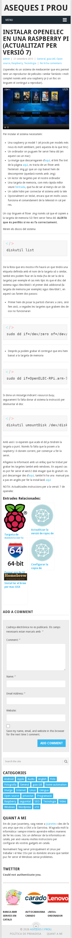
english (42, 779)
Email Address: (15, 693)
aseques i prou (36, 8)
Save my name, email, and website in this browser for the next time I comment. (35, 732)
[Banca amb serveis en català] (13, 898)
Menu (9, 19)
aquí (47, 160)
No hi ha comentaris (51, 63)
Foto (52, 779)
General (41, 58)
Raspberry (17, 63)
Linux (32, 790)
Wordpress (24, 807)
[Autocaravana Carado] (35, 898)
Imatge (8, 790)
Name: (11, 676)
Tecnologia (30, 63)
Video (63, 801)
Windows (9, 807)
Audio (31, 779)
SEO (37, 801)
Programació (44, 795)
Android (9, 779)
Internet (21, 790)
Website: (11, 710)
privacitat (28, 795)
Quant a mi (54, 933)
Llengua (44, 790)
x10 (37, 807)
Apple (20, 779)
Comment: (13, 640)
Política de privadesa (25, 933)
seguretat (25, 801)
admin (6, 58)
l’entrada (20, 187)
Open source (11, 795)
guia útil (51, 58)
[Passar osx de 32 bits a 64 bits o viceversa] (15, 553)
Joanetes (51, 823)
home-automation (56, 784)
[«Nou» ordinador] (58, 898)
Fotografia (10, 784)
